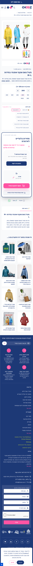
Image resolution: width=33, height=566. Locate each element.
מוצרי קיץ (28, 416)
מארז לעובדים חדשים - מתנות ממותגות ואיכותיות (24, 306)
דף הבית (29, 12)
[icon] (5, 7)
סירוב (12, 562)
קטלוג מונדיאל (27, 402)
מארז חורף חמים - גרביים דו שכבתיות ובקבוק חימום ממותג (9, 258)
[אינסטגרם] (28, 542)
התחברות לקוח (16, 163)
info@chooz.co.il (20, 482)
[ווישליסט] (11, 7)
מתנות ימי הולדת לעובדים (24, 394)
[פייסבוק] (16, 542)
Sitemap (28, 442)
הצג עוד (28, 466)
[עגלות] (8, 7)
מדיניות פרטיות (16, 557)
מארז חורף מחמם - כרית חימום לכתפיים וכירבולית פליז (25, 282)
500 (28, 98)
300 (12, 95)
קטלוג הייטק (27, 397)
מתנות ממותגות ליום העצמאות (23, 405)
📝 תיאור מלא (25, 208)
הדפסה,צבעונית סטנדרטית (23, 113)
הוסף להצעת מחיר (14, 186)
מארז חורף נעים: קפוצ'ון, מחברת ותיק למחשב (9, 282)
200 (23, 95)
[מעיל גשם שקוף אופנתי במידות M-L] (16, 37)
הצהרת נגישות (19, 547)
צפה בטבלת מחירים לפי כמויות (15, 192)
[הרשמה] (4, 343)
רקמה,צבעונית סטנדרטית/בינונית (21, 124)
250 (17, 95)
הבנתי (20, 562)
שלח (16, 522)
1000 (22, 98)
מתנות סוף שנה (27, 400)
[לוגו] (27, 7)
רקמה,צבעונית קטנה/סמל (23, 120)
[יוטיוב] (5, 542)
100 (28, 95)
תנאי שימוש (28, 547)
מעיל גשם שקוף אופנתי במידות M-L (23, 15)
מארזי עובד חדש (26, 391)
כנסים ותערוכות (26, 427)
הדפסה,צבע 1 (16, 110)
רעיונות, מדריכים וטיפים (24, 445)
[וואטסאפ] (22, 542)
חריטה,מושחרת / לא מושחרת (22, 117)
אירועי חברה (11, 547)
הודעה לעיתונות (26, 447)
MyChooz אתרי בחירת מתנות (23, 437)
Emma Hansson (26, 439)
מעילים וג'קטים (21, 12)
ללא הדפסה (25, 110)
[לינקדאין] (11, 542)
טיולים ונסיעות (27, 419)
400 (7, 95)
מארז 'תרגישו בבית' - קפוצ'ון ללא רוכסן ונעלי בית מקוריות (9, 306)
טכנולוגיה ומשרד (26, 430)
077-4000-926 (20, 479)
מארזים (29, 422)
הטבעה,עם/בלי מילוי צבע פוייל (22, 127)
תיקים (29, 425)
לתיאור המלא (6, 81)
